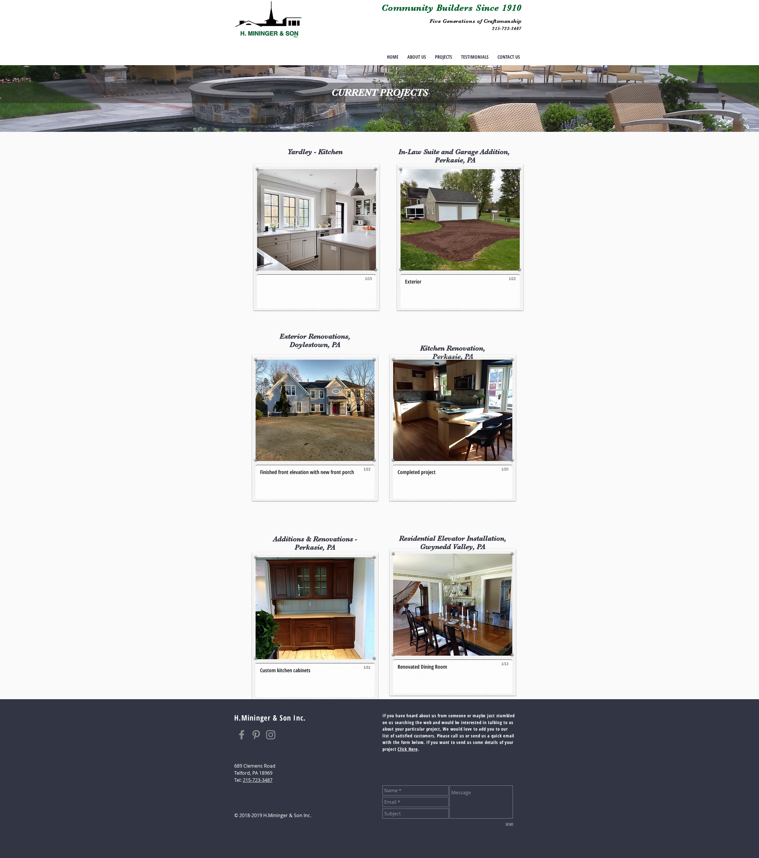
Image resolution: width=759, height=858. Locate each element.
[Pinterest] (256, 735)
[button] (443, 57)
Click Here (408, 749)
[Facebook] (241, 735)
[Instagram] (270, 735)
